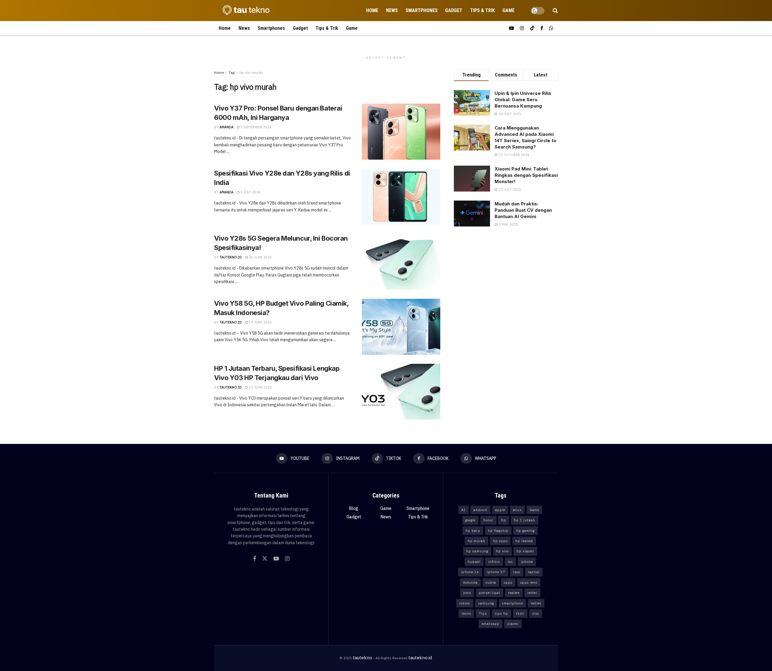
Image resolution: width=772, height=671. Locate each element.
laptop (533, 572)
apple (500, 510)
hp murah (476, 541)
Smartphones (422, 10)
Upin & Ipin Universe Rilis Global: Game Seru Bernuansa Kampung (523, 99)
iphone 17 (496, 572)
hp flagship (498, 531)
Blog (353, 508)
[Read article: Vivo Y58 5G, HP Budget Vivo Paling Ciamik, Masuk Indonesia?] (401, 327)
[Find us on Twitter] (264, 558)
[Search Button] (555, 10)
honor (488, 520)
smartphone (512, 603)
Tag (232, 72)
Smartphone (418, 508)
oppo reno (528, 582)
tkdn (520, 613)
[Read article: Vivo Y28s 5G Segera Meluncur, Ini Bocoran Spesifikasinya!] (401, 262)
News (392, 10)
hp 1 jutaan (524, 520)
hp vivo (502, 551)
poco (467, 593)
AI (463, 510)
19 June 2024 (260, 322)
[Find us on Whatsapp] (551, 28)
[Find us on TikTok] (532, 28)
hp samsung (477, 551)
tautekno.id (231, 257)
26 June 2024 (260, 257)
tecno (466, 613)
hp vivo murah (251, 72)
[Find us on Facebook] (541, 28)
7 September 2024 (255, 127)
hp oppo (500, 541)
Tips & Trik (482, 10)
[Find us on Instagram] (522, 28)
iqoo (516, 572)
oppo (508, 582)
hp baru (473, 531)
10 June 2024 (260, 387)
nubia (491, 582)
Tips (483, 613)
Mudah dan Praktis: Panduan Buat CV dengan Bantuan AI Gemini (523, 210)
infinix (494, 562)
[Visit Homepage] (244, 10)
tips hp (501, 613)
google (470, 520)
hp (503, 520)
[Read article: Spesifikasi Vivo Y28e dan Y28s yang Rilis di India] (401, 197)
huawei (474, 562)
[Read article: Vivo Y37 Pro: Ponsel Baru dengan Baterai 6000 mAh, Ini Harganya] (401, 132)
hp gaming (525, 531)
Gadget (453, 10)
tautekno (362, 657)
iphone (527, 562)
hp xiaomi (525, 551)
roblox (464, 603)
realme (514, 593)
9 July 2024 (250, 192)
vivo (535, 613)
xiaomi (513, 624)
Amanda (226, 127)
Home (372, 10)
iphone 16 (470, 572)
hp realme (524, 541)
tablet (536, 603)
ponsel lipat (489, 593)
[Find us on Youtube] (511, 28)
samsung (486, 603)
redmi (532, 593)
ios (510, 562)
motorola (470, 582)
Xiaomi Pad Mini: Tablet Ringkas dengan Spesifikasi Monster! (526, 175)
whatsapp (490, 624)
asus (517, 510)
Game (508, 10)
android (480, 510)
